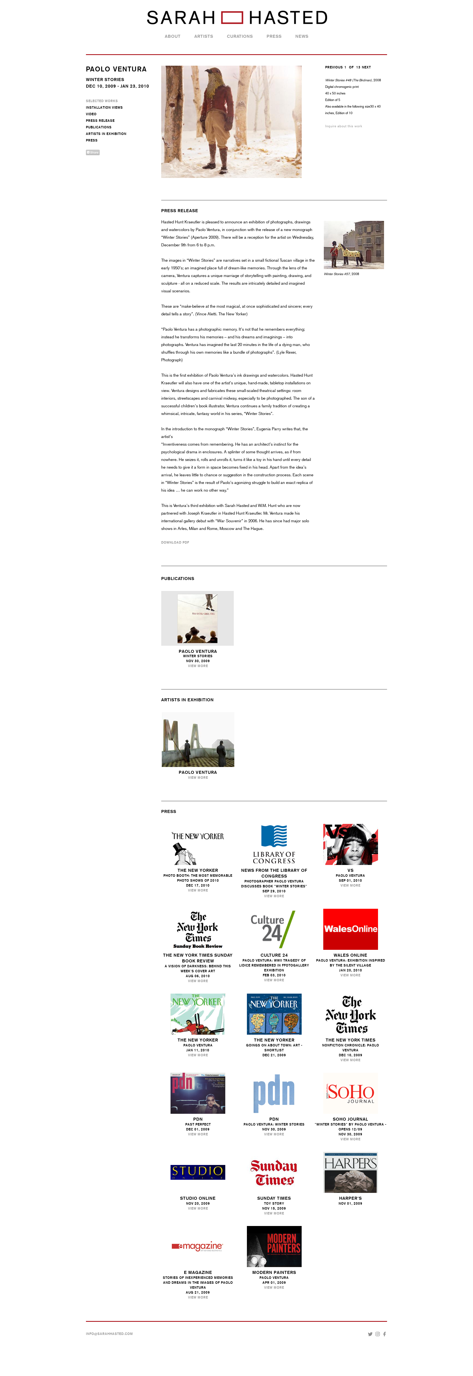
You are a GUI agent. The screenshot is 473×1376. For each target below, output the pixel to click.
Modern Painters (274, 1272)
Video (91, 114)
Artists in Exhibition (106, 134)
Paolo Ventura (198, 651)
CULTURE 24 (274, 955)
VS (351, 870)
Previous (334, 67)
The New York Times (351, 1040)
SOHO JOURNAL (350, 1119)
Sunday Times (274, 1198)
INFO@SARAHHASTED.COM (109, 1334)
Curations (240, 36)
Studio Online (198, 1198)
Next (366, 67)
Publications (99, 127)
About (173, 36)
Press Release (100, 121)
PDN (198, 1119)
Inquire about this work (343, 126)
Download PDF (175, 542)
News (301, 36)
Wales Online (350, 955)
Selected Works (102, 101)
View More (198, 666)
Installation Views (104, 107)
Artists (203, 36)
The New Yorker (198, 1040)
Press (274, 36)
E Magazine (198, 1272)
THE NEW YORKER (198, 870)
